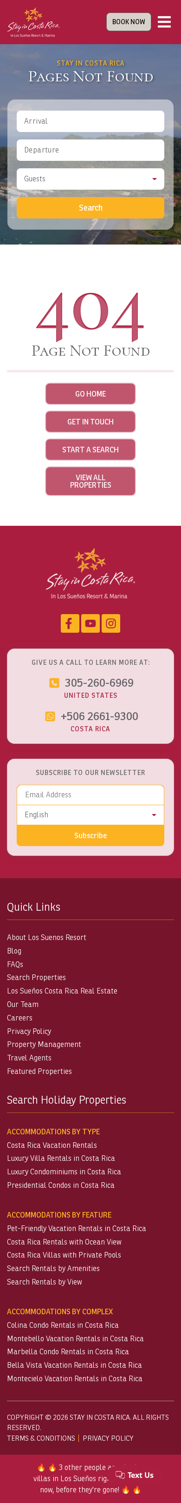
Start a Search (90, 449)
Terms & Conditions (41, 1438)
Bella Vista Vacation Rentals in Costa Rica (74, 1365)
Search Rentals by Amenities (53, 1268)
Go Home (90, 393)
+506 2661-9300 (99, 716)
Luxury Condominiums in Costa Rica (64, 1171)
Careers (19, 1017)
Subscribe (90, 835)
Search (91, 207)
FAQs (15, 964)
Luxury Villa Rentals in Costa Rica (61, 1158)
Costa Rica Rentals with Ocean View (64, 1242)
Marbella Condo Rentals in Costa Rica (68, 1351)
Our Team (23, 1004)
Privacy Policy (29, 1031)
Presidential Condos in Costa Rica (61, 1185)
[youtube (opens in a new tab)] (90, 623)
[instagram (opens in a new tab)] (111, 623)
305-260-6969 (99, 682)
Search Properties (36, 977)
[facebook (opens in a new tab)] (70, 623)
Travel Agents (29, 1057)
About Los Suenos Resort (46, 937)
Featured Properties (39, 1071)
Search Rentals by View (44, 1282)
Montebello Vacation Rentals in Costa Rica (75, 1338)
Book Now (128, 22)
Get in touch (90, 421)
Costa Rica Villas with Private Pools (64, 1255)
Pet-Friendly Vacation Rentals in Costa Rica (76, 1228)
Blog (14, 951)
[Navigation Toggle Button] (164, 22)
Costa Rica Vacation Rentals (52, 1145)
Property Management (44, 1044)
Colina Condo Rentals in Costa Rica (63, 1325)
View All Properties (90, 481)
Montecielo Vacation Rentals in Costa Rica (74, 1378)
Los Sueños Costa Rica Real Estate (62, 991)
